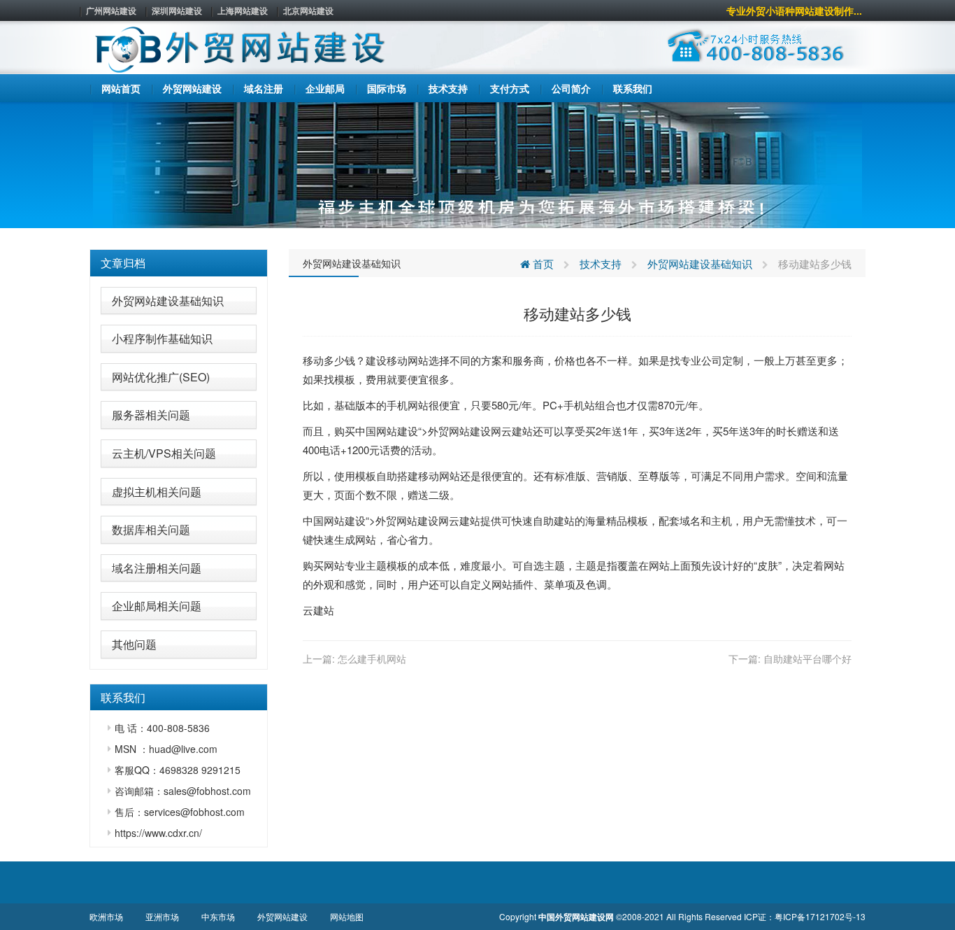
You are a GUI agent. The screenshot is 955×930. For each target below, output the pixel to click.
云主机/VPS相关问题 (164, 453)
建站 (522, 430)
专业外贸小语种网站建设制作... (794, 10)
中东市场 (218, 916)
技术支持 (601, 263)
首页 (542, 263)
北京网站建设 (308, 10)
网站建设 (397, 430)
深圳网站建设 (177, 10)
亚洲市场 (162, 916)
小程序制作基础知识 (162, 338)
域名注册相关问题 (156, 568)
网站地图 (347, 916)
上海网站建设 (242, 10)
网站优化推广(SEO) (161, 377)
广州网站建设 (111, 10)
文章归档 (123, 263)
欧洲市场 (106, 916)
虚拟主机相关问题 (156, 492)
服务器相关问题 (151, 415)
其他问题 (134, 644)
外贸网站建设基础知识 (168, 301)
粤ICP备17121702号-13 (820, 916)
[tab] (178, 263)
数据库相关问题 (151, 529)
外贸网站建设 (282, 916)
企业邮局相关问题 (156, 606)
